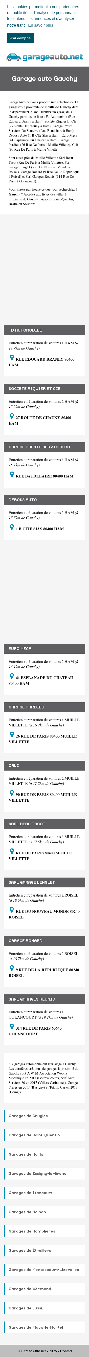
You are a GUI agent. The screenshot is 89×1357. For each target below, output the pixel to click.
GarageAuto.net (20, 102)
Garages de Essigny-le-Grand (38, 1174)
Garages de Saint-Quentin (34, 1135)
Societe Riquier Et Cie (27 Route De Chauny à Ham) (42, 123)
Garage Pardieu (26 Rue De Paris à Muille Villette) (39, 142)
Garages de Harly (26, 1154)
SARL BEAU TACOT (27, 824)
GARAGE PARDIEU (26, 707)
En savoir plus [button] (40, 25)
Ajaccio (46, 199)
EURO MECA (20, 649)
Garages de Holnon (27, 1212)
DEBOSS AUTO (23, 500)
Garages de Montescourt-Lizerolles (44, 1270)
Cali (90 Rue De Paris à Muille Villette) (43, 147)
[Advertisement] (44, 266)
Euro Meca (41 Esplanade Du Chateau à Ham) (43, 137)
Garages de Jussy (26, 1308)
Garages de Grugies (28, 1116)
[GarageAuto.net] (44, 56)
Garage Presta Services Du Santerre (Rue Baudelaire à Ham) (41, 128)
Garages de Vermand (30, 1289)
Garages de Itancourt (31, 1193)
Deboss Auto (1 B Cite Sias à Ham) (34, 135)
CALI (14, 766)
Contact (66, 1350)
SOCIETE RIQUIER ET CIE (34, 389)
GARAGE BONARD (26, 941)
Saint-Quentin (63, 199)
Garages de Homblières (32, 1231)
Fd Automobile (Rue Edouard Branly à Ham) (42, 118)
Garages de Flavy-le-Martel (36, 1327)
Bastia (13, 203)
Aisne (34, 111)
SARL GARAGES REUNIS (32, 999)
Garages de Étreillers (30, 1250)
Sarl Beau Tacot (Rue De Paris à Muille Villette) (41, 160)
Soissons (29, 203)
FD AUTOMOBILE (25, 330)
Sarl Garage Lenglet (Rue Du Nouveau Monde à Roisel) (39, 167)
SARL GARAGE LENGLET (32, 882)
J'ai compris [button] (20, 38)
